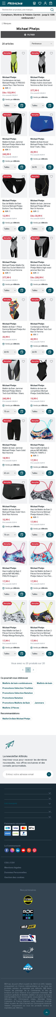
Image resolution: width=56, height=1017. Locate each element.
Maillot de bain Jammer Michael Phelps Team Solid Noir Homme (13, 450)
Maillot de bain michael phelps (16, 719)
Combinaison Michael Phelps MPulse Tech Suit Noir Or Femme (41, 329)
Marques (7, 23)
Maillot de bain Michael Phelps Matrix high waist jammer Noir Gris (40, 267)
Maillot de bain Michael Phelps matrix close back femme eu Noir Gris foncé (41, 82)
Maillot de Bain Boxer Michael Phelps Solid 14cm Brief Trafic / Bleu (41, 144)
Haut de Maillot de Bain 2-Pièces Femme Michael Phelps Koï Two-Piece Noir (41, 633)
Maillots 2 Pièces (10, 708)
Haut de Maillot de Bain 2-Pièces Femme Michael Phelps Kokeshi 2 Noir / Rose (41, 512)
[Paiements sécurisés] (18, 831)
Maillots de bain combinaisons (17, 683)
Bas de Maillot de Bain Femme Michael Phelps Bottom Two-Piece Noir (12, 206)
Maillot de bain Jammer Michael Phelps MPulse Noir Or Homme (40, 206)
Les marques (10, 803)
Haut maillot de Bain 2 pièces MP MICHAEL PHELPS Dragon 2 (11, 573)
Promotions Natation (12, 698)
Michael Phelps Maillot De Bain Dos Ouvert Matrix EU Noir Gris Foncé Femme (13, 267)
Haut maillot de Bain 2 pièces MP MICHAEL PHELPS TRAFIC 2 (39, 450)
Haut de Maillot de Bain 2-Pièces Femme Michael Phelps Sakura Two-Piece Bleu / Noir (41, 573)
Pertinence (36, 44)
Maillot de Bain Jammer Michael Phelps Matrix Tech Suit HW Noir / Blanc (13, 390)
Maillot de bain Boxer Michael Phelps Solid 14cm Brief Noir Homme (13, 512)
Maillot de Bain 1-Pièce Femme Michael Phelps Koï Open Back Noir (14, 329)
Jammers (39, 703)
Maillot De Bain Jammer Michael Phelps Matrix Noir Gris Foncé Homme (13, 144)
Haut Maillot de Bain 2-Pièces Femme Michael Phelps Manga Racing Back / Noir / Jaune (14, 633)
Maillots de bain (44, 683)
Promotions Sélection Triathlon (17, 688)
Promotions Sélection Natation (17, 693)
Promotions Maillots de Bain (16, 703)
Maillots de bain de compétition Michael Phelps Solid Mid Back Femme (39, 391)
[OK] (49, 774)
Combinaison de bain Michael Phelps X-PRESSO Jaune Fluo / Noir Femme (13, 82)
